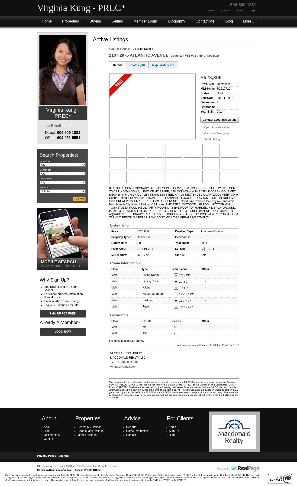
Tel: (112, 362)
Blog (229, 21)
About (239, 10)
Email (56, 126)
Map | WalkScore (163, 65)
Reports (131, 427)
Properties (70, 21)
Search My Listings (89, 427)
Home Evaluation (137, 431)
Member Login (145, 21)
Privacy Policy (46, 455)
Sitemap (63, 455)
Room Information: (125, 263)
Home (211, 10)
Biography (176, 21)
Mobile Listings (87, 435)
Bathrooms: (119, 315)
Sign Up (174, 431)
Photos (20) (137, 65)
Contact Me (205, 21)
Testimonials (52, 435)
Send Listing (212, 139)
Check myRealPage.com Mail (54, 470)
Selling (117, 21)
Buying (95, 21)
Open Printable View (217, 127)
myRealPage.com (238, 469)
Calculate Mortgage (216, 133)
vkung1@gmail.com (123, 366)
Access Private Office (87, 470)
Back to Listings (120, 49)
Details (117, 65)
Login (253, 10)
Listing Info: (120, 225)
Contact (225, 10)
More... (248, 21)
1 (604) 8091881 (128, 362)
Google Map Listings (90, 431)
